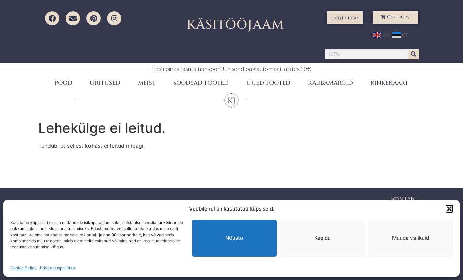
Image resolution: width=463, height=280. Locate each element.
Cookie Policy (23, 268)
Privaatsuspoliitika (57, 268)
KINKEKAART (389, 83)
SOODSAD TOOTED (201, 83)
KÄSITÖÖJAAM (235, 25)
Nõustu (234, 238)
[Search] (413, 54)
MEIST (147, 83)
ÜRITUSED (105, 83)
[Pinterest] (93, 18)
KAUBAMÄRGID (330, 83)
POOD (63, 83)
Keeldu (322, 238)
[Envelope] (73, 18)
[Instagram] (114, 18)
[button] (449, 208)
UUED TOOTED (268, 83)
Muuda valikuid (410, 238)
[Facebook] (52, 18)
